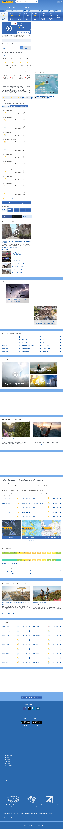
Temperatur (24, 740)
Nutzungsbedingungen (24, 817)
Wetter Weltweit (8, 784)
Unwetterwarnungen (9, 740)
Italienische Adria (17, 493)
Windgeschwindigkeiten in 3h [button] (41, 94)
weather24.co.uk (8, 765)
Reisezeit (51, 11)
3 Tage (12, 11)
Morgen (7, 11)
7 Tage (26, 11)
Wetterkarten (25, 733)
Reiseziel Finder (25, 776)
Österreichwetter (8, 778)
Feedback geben (29, 29)
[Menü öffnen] (61, 1)
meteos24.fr (7, 759)
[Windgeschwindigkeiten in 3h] (46, 84)
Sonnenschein (25, 742)
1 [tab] (29, 541)
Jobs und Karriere (8, 813)
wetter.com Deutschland (10, 742)
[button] (17, 202)
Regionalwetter (8, 780)
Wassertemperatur (26, 744)
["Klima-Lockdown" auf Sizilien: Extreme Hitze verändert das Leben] (16, 231)
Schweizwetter (8, 776)
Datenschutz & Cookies (18, 813)
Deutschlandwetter (9, 774)
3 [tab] (34, 541)
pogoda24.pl (7, 763)
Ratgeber (24, 769)
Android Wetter (42, 740)
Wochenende (19, 11)
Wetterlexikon (8, 786)
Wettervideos (8, 769)
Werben (6, 748)
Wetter (7, 733)
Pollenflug (44, 11)
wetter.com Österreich (10, 746)
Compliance (6, 817)
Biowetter (24, 772)
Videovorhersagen (9, 736)
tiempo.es (7, 757)
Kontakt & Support (43, 813)
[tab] (6, 106)
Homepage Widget (9, 750)
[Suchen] (36, 1)
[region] (17, 198)
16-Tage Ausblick (59, 16)
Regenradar (38, 11)
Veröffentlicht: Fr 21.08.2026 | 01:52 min (10, 247)
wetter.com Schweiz (9, 744)
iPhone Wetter (42, 736)
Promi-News (7, 788)
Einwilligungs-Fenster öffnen (31, 813)
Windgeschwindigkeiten (27, 738)
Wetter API (7, 752)
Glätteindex (24, 774)
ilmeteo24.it (7, 761)
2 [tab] (31, 541)
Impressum (50, 813)
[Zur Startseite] (8, 1)
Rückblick (57, 11)
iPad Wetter (41, 738)
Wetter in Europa (8, 782)
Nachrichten (7, 772)
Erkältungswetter (25, 778)
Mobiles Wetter (43, 733)
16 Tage (31, 11)
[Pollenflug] (58, 2)
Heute (2, 11)
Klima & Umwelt (25, 780)
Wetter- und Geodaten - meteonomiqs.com (10, 754)
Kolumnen (7, 738)
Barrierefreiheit (14, 817)
